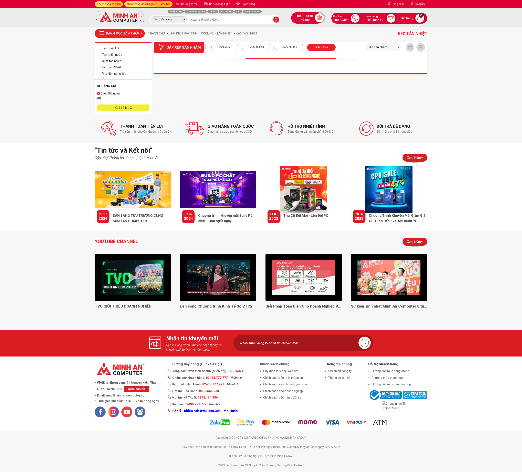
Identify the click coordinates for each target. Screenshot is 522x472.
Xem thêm (414, 157)
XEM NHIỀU (257, 47)
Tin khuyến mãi (189, 4)
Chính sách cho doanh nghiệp (283, 391)
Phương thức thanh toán (388, 378)
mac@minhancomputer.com (126, 395)
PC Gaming (226, 11)
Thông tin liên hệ (339, 378)
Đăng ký (420, 4)
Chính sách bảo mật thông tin (283, 378)
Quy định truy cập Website (280, 371)
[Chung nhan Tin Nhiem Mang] (397, 406)
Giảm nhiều (289, 47)
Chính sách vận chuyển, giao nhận (286, 384)
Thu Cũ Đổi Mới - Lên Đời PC (305, 215)
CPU (238, 11)
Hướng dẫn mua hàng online (390, 371)
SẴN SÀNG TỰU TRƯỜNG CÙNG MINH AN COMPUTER (138, 218)
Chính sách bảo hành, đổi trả (282, 397)
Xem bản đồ (136, 389)
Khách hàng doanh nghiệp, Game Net (148, 4)
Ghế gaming (176, 11)
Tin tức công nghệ (219, 4)
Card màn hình (252, 11)
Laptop (212, 11)
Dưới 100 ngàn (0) (108, 96)
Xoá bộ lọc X (123, 108)
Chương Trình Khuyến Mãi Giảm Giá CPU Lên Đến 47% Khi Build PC (397, 218)
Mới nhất (225, 47)
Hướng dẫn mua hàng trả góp (391, 384)
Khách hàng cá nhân (109, 4)
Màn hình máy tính (195, 11)
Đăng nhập (398, 4)
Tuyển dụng (248, 4)
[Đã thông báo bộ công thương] (385, 395)
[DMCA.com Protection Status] (415, 395)
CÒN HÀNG (321, 47)
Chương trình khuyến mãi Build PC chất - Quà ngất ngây (225, 218)
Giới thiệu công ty (340, 371)
